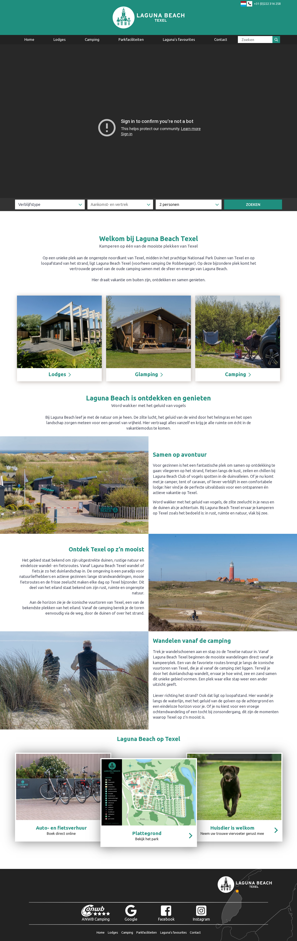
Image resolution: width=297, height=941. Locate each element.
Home (29, 39)
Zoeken (253, 204)
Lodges (59, 39)
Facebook (166, 919)
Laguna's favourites (179, 39)
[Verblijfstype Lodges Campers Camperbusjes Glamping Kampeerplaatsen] (50, 204)
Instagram (201, 919)
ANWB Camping (96, 919)
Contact (220, 39)
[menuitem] (29, 39)
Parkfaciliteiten (131, 39)
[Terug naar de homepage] (148, 17)
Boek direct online (61, 830)
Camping (92, 39)
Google (131, 919)
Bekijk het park (147, 835)
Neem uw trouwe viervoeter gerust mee (232, 830)
